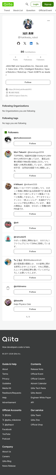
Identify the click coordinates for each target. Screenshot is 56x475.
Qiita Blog (6, 461)
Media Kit (6, 388)
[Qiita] (8, 4)
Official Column (38, 378)
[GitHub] (18, 43)
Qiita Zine (35, 420)
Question (30, 10)
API (32, 402)
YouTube (6, 434)
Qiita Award (36, 393)
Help (4, 397)
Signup (47, 4)
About (5, 369)
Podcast (6, 438)
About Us (6, 451)
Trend (7, 10)
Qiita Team (36, 415)
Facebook (7, 429)
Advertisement (9, 402)
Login (36, 4)
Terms (5, 374)
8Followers (40, 58)
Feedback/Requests (11, 393)
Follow (28, 82)
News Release (9, 466)
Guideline (6, 383)
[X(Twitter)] (25, 43)
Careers (6, 456)
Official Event (45, 10)
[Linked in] (31, 43)
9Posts (15, 58)
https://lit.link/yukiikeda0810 (20, 89)
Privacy (5, 378)
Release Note (37, 369)
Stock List (18, 10)
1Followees (28, 58)
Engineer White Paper (41, 397)
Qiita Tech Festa (38, 388)
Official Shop (37, 424)
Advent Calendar (39, 383)
